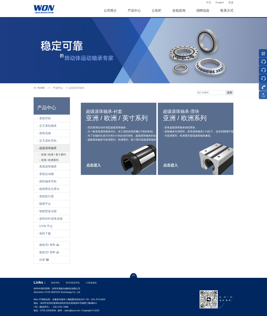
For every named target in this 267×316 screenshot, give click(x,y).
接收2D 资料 (47, 252)
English (220, 2)
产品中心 (134, 10)
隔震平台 (45, 203)
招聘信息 (202, 10)
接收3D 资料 (47, 244)
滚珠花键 (45, 133)
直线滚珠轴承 (48, 166)
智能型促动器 (48, 211)
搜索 (229, 92)
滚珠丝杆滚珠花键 (50, 218)
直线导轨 (45, 118)
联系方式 (226, 10)
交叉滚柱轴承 (48, 125)
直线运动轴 (46, 173)
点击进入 (93, 165)
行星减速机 (91, 282)
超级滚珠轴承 (48, 148)
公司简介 (110, 10)
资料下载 (45, 233)
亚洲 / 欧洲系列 (49, 160)
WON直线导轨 (73, 282)
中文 (208, 2)
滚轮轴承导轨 (48, 181)
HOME (41, 87)
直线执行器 (46, 196)
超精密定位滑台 (49, 188)
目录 (42, 259)
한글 (230, 2)
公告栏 (156, 10)
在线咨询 (178, 10)
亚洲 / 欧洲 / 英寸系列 (53, 154)
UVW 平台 (46, 226)
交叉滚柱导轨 (48, 140)
